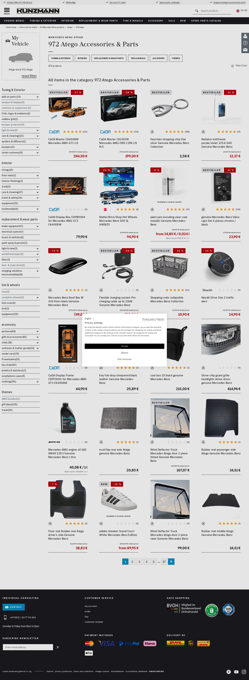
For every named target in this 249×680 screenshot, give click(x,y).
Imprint (160, 319)
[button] (90, 319)
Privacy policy (149, 319)
